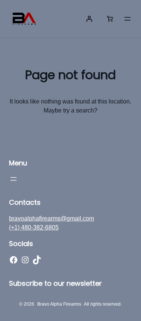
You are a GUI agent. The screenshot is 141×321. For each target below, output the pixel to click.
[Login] (89, 18)
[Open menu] (127, 18)
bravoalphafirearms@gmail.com (51, 218)
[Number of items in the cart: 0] (109, 18)
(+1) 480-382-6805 (34, 227)
